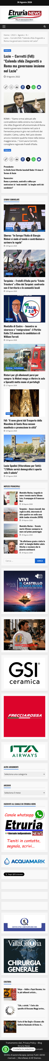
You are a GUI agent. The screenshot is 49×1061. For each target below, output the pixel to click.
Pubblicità (28, 1049)
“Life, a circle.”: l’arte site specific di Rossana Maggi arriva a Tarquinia (31, 1007)
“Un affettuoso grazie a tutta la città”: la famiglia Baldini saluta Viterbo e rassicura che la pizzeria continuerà (11, 547)
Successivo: (24, 183)
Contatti (39, 1049)
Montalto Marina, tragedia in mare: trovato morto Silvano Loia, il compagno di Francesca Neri (11, 498)
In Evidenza (18, 368)
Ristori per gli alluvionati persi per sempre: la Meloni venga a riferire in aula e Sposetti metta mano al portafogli (24, 378)
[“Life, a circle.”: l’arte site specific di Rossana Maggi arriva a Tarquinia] (10, 1010)
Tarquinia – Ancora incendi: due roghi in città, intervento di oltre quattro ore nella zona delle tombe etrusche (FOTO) (11, 514)
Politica (7, 50)
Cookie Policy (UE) (13, 1049)
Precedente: (23, 170)
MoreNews (23, 1058)
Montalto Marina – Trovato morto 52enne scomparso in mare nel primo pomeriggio (11, 530)
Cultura (7, 981)
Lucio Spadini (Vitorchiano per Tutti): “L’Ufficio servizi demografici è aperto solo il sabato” (23, 469)
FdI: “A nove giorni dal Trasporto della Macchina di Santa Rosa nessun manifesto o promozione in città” (23, 423)
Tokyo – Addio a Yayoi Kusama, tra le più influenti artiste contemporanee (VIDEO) (31, 991)
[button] (4, 26)
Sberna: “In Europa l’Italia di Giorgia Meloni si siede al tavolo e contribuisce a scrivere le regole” (24, 239)
